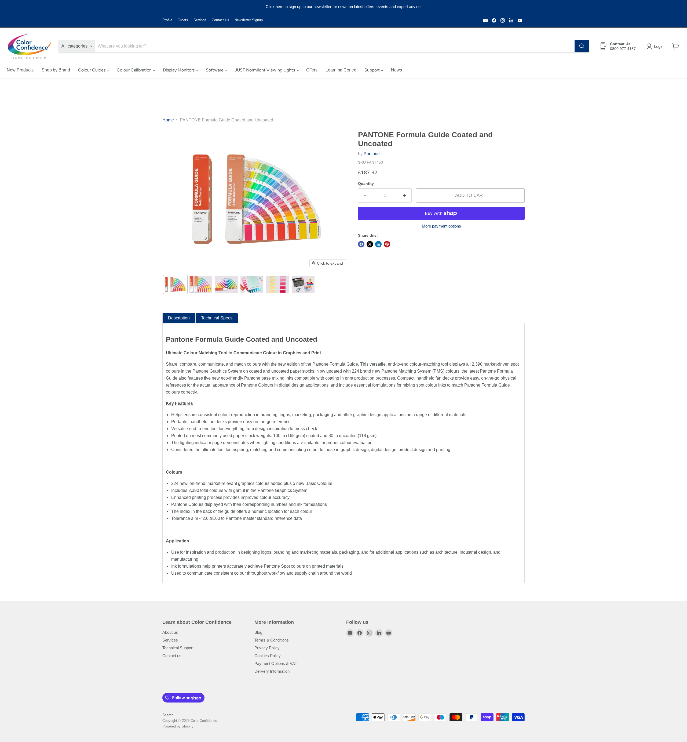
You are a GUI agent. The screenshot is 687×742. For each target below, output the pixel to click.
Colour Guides (92, 70)
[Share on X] (370, 244)
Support (372, 70)
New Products (20, 70)
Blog (258, 632)
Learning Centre (341, 70)
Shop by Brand (56, 70)
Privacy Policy (267, 648)
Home (168, 120)
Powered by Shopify (177, 726)
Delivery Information (272, 671)
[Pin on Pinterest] (387, 244)
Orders (183, 20)
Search (167, 715)
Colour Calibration (135, 70)
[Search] (582, 46)
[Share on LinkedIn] (378, 244)
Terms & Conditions (271, 640)
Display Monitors (179, 70)
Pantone (372, 154)
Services (170, 640)
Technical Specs (216, 318)
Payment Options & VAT (275, 663)
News (396, 70)
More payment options (441, 226)
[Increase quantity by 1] (405, 195)
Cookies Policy (267, 655)
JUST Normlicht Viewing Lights (265, 70)
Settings (199, 20)
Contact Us (220, 20)
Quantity (366, 183)
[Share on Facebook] (361, 244)
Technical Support (177, 648)
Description (179, 318)
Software (215, 70)
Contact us (171, 655)
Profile (167, 20)
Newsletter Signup (249, 20)
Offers (311, 70)
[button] (656, 46)
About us (170, 632)
